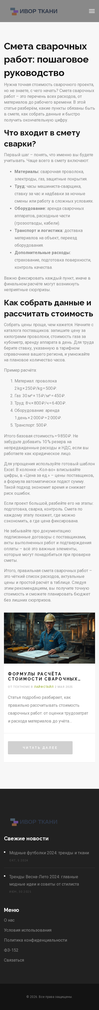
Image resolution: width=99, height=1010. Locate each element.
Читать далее (40, 748)
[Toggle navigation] (92, 11)
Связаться (14, 960)
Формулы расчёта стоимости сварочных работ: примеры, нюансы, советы (46, 676)
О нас (9, 920)
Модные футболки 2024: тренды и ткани (49, 852)
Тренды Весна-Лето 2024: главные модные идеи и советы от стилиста (44, 880)
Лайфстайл (44, 687)
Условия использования (27, 930)
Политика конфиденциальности (35, 940)
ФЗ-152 (11, 950)
